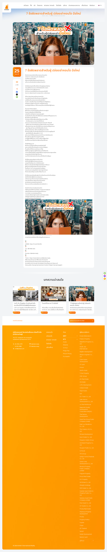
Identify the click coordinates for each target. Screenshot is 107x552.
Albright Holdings (85, 485)
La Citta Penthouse (85, 405)
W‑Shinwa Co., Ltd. (85, 482)
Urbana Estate (84, 388)
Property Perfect (84, 520)
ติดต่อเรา (92, 5)
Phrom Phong (67, 354)
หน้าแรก (26, 5)
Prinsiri (82, 367)
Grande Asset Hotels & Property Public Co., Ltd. (86, 493)
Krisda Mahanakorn (85, 336)
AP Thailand (83, 528)
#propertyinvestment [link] (38, 265)
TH (100, 5)
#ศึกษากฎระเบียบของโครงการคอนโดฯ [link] (34, 96)
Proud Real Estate (85, 477)
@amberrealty (35, 344)
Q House (82, 451)
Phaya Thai (66, 351)
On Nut (65, 348)
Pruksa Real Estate (85, 509)
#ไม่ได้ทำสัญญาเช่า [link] (29, 144)
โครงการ (39, 5)
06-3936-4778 (18, 344)
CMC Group (83, 376)
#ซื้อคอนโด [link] (39, 260)
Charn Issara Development (84, 361)
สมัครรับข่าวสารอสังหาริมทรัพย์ (77, 321)
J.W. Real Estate (84, 379)
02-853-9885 (18, 346)
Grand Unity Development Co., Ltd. (86, 463)
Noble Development (86, 534)
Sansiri (82, 531)
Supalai (82, 523)
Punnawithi (66, 357)
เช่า (34, 5)
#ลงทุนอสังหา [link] (28, 265)
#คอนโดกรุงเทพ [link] (46, 261)
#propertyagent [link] (57, 265)
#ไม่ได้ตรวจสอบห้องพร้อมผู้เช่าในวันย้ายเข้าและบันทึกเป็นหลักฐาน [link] (40, 175)
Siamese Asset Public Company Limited (86, 499)
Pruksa (82, 517)
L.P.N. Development (85, 385)
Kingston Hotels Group (87, 440)
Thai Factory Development (84, 415)
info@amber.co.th (19, 349)
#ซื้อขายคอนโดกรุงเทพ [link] (30, 260)
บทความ (46, 15)
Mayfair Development (86, 352)
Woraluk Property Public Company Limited (85, 469)
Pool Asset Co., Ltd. (85, 503)
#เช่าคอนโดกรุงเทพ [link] (30, 261)
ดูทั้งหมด (87, 541)
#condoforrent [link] (29, 263)
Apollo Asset (83, 370)
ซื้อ (31, 5)
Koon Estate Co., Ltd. (86, 437)
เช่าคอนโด (49, 336)
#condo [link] (35, 263)
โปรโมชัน (58, 5)
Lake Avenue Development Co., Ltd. (86, 401)
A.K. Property (83, 479)
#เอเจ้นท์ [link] (46, 265)
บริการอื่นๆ (49, 347)
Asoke (65, 342)
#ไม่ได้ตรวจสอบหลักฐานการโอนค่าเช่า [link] (34, 159)
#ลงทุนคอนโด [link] (38, 261)
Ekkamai (65, 345)
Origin (81, 525)
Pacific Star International (83, 348)
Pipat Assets (83, 391)
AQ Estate (83, 382)
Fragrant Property (85, 474)
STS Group (83, 454)
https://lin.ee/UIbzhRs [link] (36, 244)
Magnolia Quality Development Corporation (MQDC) (86, 409)
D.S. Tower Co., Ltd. (85, 397)
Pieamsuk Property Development (85, 513)
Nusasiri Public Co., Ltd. (87, 448)
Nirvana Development (86, 434)
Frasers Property (85, 339)
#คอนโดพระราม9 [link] (48, 263)
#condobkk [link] (41, 263)
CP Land (82, 365)
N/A (81, 394)
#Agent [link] (51, 265)
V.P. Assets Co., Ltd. (85, 506)
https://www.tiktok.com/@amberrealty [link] (39, 258)
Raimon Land (83, 537)
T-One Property (84, 373)
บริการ (65, 5)
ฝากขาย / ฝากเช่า (49, 5)
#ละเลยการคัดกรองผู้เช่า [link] (31, 109)
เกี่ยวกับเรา (85, 5)
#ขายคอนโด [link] (45, 260)
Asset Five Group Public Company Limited (87, 420)
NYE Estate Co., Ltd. (85, 488)
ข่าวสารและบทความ (74, 5)
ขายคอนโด (49, 332)
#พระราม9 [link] (55, 263)
